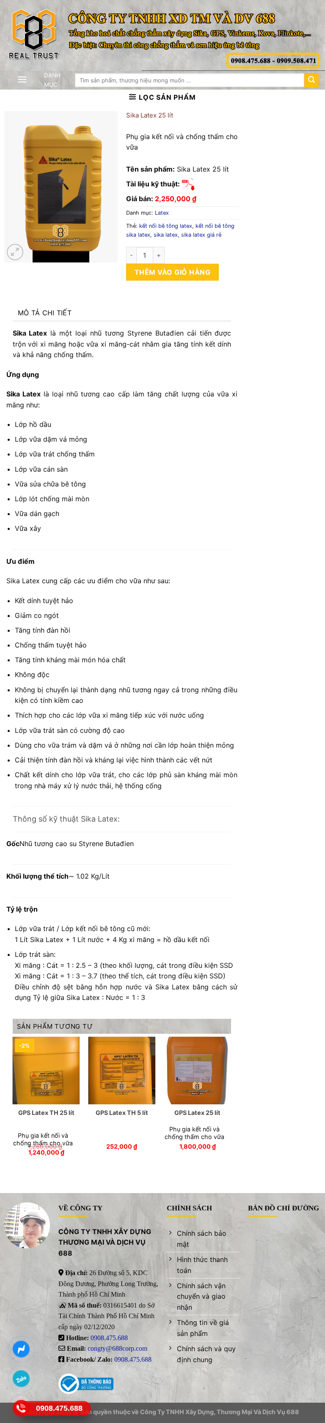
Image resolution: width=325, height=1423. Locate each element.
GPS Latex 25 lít (197, 1112)
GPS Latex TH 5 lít (122, 1112)
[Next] (230, 1104)
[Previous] (13, 1104)
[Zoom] (15, 252)
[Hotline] (21, 1408)
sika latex (166, 235)
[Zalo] (21, 1378)
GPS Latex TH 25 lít (46, 1112)
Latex (162, 213)
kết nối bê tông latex (165, 226)
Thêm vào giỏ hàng (172, 272)
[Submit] (311, 80)
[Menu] (22, 79)
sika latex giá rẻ (201, 235)
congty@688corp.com (117, 1348)
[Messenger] (21, 1349)
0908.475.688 (109, 1337)
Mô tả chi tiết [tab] (45, 313)
